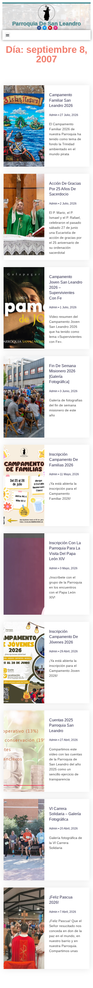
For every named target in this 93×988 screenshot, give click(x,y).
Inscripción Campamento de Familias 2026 (63, 459)
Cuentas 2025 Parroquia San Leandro (61, 725)
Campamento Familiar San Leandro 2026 (61, 100)
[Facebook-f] (39, 28)
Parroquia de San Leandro (46, 23)
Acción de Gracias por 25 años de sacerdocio (65, 188)
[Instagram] (55, 28)
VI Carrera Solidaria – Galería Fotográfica (65, 814)
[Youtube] (50, 28)
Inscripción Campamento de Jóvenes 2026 (63, 636)
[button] (7, 35)
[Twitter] (44, 28)
